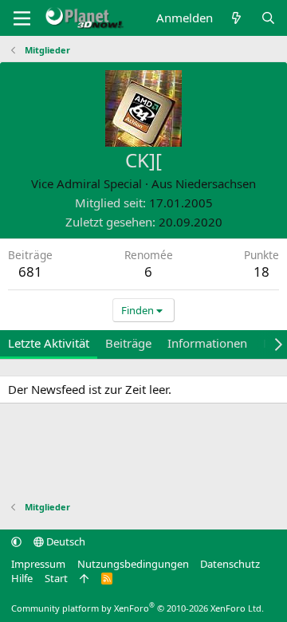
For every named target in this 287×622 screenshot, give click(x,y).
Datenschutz (230, 564)
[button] (16, 541)
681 (30, 271)
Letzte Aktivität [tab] (48, 343)
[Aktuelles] (236, 18)
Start (56, 578)
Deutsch (64, 541)
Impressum (38, 564)
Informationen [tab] (207, 343)
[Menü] (22, 18)
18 (261, 271)
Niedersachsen (215, 183)
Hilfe (22, 578)
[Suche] (268, 18)
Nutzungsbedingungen (133, 564)
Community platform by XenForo (137, 608)
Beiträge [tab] (128, 343)
